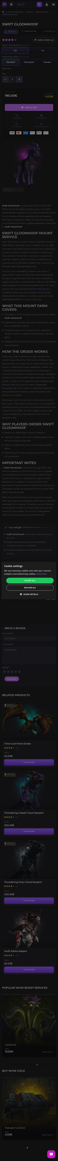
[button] (29, 594)
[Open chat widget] (51, 1154)
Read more (41, 574)
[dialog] (28, 580)
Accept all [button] (29, 580)
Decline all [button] (30, 587)
